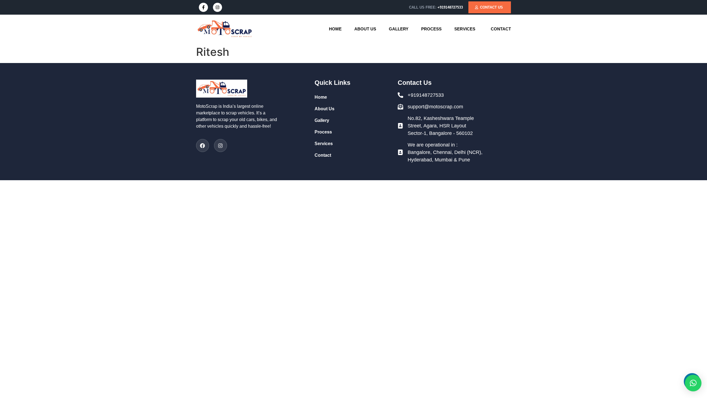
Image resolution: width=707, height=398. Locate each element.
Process (431, 29)
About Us (365, 29)
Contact (501, 29)
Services (464, 29)
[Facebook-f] (203, 7)
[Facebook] (202, 145)
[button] (466, 29)
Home (335, 29)
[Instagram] (217, 7)
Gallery (398, 29)
